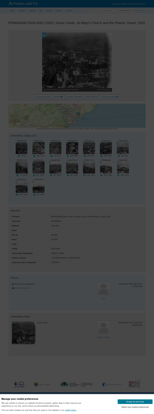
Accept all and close (135, 401)
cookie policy (70, 410)
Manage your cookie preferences (19, 399)
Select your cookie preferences (135, 406)
